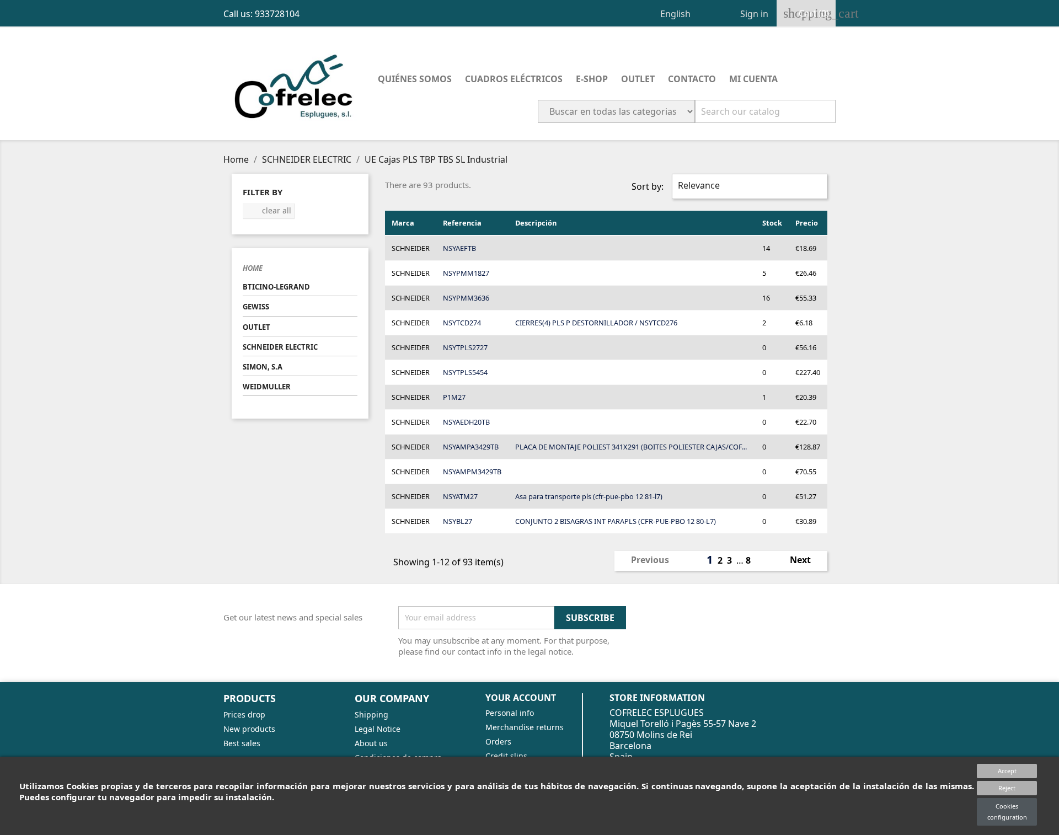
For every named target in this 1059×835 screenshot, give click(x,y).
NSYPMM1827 (466, 273)
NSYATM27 (460, 496)
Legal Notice (377, 729)
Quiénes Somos (415, 79)
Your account (520, 698)
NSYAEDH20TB (466, 422)
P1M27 (454, 397)
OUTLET (256, 327)
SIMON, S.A (262, 367)
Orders (498, 741)
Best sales (241, 743)
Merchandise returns (524, 727)
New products (249, 729)
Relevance (748, 186)
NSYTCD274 (462, 323)
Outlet (638, 79)
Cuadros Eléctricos (514, 79)
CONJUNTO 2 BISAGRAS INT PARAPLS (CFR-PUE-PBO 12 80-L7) (615, 521)
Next (806, 561)
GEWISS (256, 307)
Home (253, 268)
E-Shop (592, 79)
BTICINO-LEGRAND (276, 287)
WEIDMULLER (267, 387)
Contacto (692, 79)
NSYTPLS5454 (465, 372)
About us (371, 743)
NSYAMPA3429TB (471, 447)
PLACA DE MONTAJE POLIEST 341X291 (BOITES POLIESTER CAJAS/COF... (631, 447)
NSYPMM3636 (466, 298)
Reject (1006, 788)
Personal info (509, 713)
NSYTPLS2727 (465, 347)
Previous (644, 561)
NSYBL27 (457, 521)
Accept (1007, 771)
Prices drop (244, 714)
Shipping (371, 714)
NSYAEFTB (459, 248)
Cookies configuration (1007, 811)
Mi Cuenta (753, 79)
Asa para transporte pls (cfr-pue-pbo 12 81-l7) (588, 496)
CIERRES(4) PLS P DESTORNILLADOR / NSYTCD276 (596, 323)
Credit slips (506, 756)
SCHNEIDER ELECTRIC (280, 347)
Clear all (269, 210)
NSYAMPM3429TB (472, 472)
